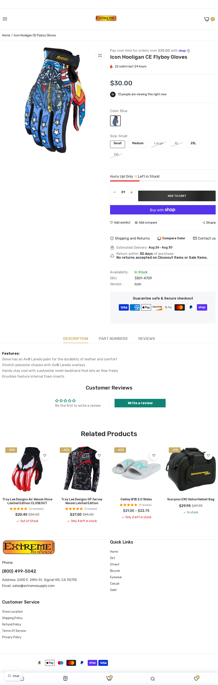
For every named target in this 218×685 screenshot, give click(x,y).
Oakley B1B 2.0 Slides (136, 499)
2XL (193, 143)
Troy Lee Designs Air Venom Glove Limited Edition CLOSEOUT (27, 501)
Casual (114, 583)
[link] (45, 455)
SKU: (113, 278)
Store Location (12, 612)
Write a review (140, 403)
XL (177, 143)
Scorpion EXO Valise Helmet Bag (190, 499)
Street (114, 564)
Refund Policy (11, 624)
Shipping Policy (12, 618)
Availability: (119, 272)
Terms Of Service (14, 631)
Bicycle (115, 571)
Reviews (146, 338)
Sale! (113, 590)
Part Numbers (113, 338)
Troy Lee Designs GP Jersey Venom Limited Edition (81, 501)
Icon (138, 284)
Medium (137, 143)
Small (117, 143)
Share (211, 223)
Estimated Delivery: (132, 248)
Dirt (112, 558)
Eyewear (116, 577)
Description (75, 338)
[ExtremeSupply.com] (106, 19)
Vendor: (116, 284)
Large (158, 143)
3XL (116, 154)
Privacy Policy (12, 637)
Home (6, 35)
